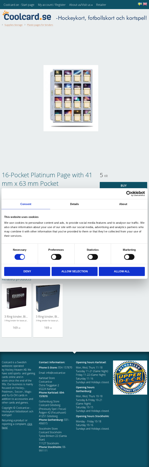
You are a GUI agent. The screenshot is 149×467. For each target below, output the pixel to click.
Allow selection (74, 271)
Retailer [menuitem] (101, 5)
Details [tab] (74, 204)
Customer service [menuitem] (18, 14)
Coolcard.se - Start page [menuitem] (19, 5)
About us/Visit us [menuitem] (79, 5)
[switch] (56, 257)
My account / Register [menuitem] (52, 5)
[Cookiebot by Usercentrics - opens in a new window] (129, 193)
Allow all (122, 271)
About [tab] (123, 204)
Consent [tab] (25, 204)
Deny (27, 271)
